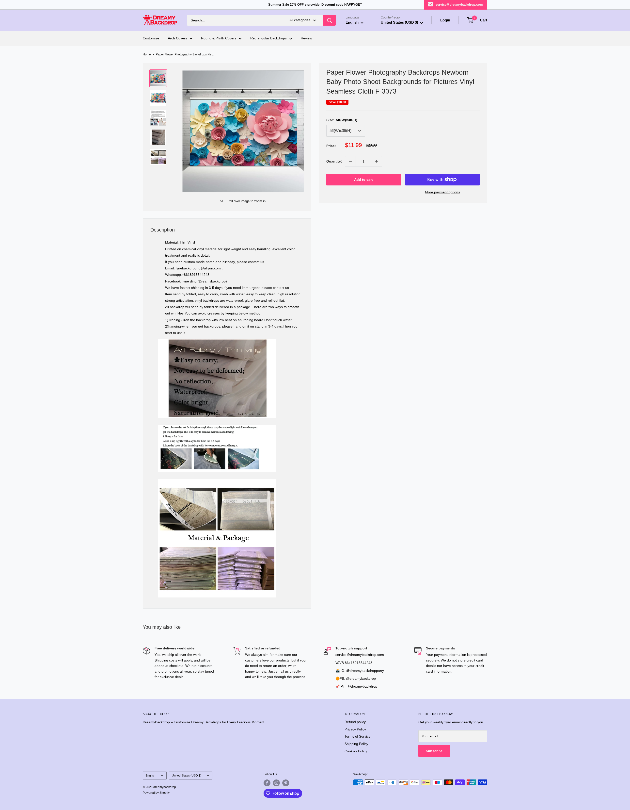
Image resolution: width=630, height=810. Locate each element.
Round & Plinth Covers (218, 38)
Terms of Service (358, 736)
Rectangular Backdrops (268, 38)
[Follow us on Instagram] (276, 782)
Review (306, 38)
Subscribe (434, 751)
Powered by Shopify (156, 792)
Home (147, 54)
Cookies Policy (356, 751)
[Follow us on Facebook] (267, 782)
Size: (341, 120)
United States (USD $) (186, 775)
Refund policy (355, 722)
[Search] (329, 20)
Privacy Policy (355, 729)
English (150, 775)
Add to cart (363, 180)
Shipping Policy (356, 744)
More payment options (442, 192)
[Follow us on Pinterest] (285, 782)
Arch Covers (177, 38)
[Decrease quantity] (350, 161)
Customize (151, 38)
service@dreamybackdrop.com (459, 4)
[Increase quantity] (376, 161)
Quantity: (334, 161)
